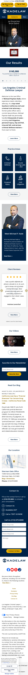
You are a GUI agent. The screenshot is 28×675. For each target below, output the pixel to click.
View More (14, 194)
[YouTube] (12, 570)
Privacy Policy (14, 593)
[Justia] (19, 570)
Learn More (14, 138)
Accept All (9, 666)
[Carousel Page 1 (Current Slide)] (3, 81)
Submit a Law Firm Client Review (14, 321)
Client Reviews (14, 269)
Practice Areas (14, 149)
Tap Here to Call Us (7, 4)
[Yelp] (16, 570)
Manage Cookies (19, 617)
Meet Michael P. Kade (14, 233)
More (24, 17)
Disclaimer (14, 591)
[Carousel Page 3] (10, 81)
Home (3, 17)
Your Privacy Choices (12, 615)
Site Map (14, 596)
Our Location (14, 450)
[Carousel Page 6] (21, 81)
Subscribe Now (14, 374)
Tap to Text (21, 4)
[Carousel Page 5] (18, 81)
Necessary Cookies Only (9, 670)
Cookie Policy (7, 617)
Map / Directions (8, 479)
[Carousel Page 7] (25, 81)
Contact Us (14, 17)
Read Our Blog (14, 385)
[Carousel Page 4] (14, 81)
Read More (7, 256)
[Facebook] (8, 570)
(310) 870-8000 (13, 481)
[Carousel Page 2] (6, 81)
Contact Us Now (14, 551)
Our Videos (14, 331)
